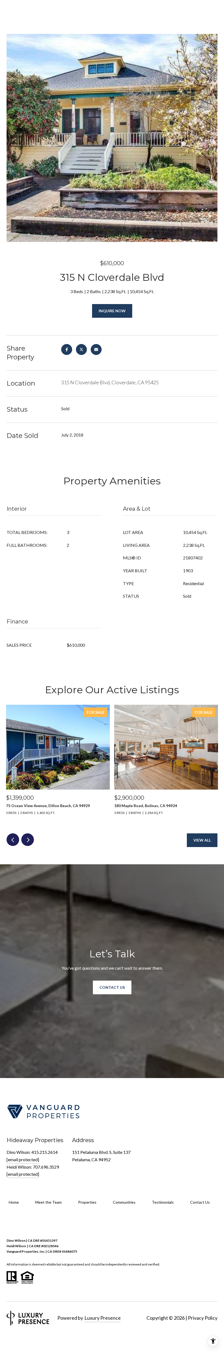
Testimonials (163, 1202)
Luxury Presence (102, 1318)
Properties (87, 1202)
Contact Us (200, 1202)
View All (202, 840)
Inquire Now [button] (112, 310)
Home (14, 1202)
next (27, 839)
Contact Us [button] (112, 987)
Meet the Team (48, 1202)
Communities (124, 1202)
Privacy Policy (202, 1318)
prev (13, 839)
